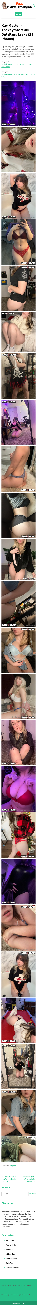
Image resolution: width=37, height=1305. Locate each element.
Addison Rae (10, 1254)
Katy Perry (10, 1240)
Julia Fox (9, 1263)
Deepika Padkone (12, 1268)
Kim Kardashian (11, 1245)
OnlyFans (13, 1165)
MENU (18, 14)
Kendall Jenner (11, 1259)
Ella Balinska (10, 1249)
